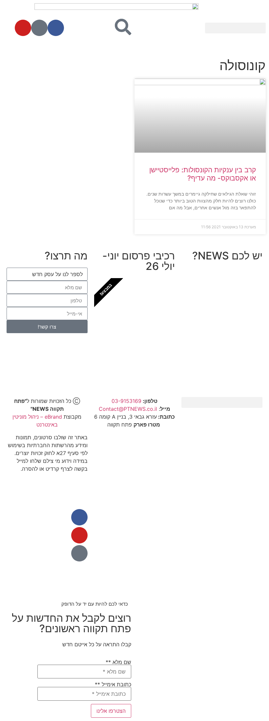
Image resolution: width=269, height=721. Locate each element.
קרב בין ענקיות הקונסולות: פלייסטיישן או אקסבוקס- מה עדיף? (202, 174)
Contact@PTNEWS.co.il (128, 409)
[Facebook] (56, 28)
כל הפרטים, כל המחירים (134, 363)
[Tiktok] (39, 28)
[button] (235, 28)
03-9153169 (126, 401)
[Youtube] (23, 28)
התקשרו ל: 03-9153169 (222, 344)
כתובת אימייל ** (113, 685)
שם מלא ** (118, 662)
